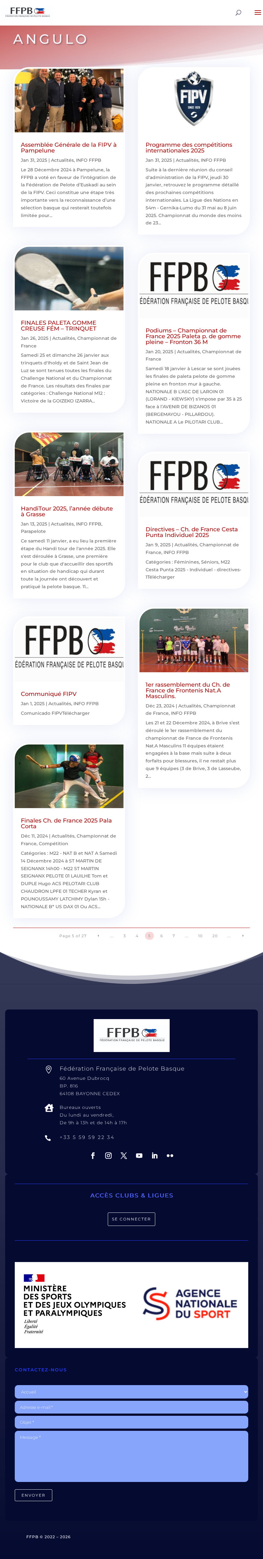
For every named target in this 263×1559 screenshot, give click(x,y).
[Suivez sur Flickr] (170, 1155)
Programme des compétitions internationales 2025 (189, 147)
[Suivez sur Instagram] (108, 1155)
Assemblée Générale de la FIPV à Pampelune (69, 147)
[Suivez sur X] (123, 1155)
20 (215, 935)
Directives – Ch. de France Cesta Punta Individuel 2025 (192, 532)
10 (200, 935)
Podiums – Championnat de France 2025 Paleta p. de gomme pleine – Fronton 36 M (193, 336)
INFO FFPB (88, 160)
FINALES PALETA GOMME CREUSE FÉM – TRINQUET (59, 325)
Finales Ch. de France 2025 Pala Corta (66, 823)
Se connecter (131, 1219)
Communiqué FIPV (49, 694)
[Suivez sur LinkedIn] (154, 1155)
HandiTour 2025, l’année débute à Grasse (67, 511)
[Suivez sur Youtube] (139, 1155)
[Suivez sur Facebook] (93, 1155)
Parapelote (33, 531)
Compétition (53, 843)
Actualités (62, 160)
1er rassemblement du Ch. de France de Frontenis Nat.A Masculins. (188, 690)
